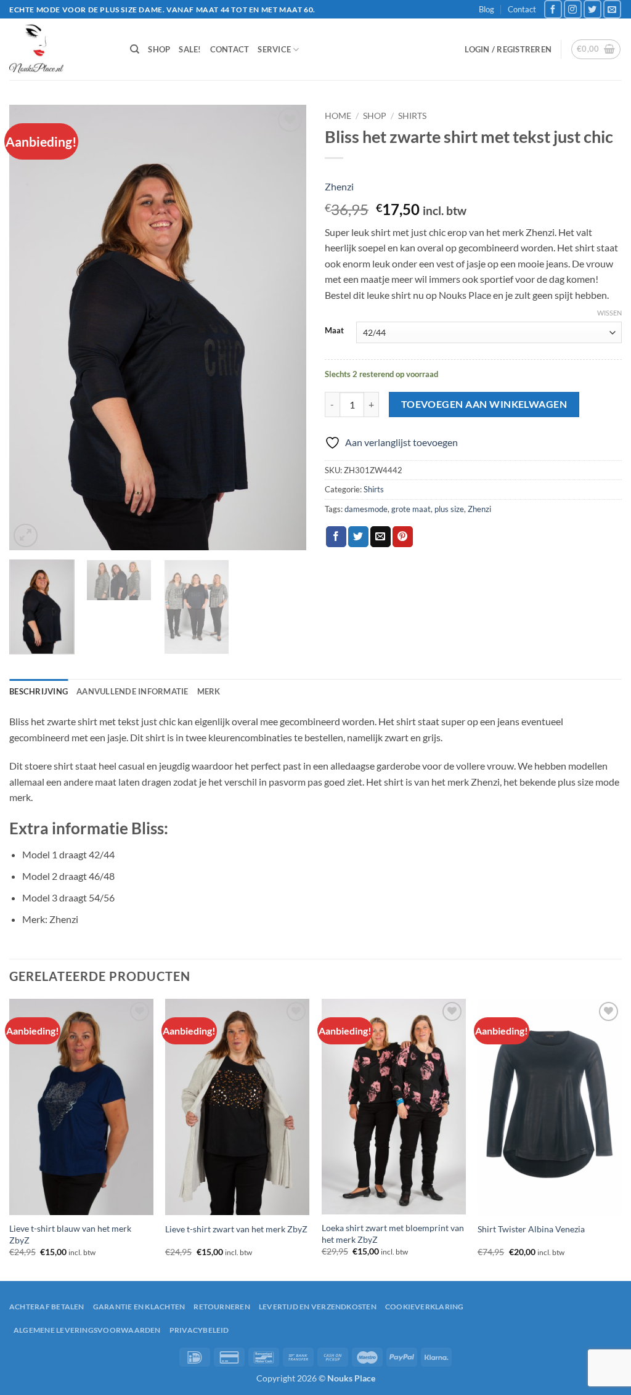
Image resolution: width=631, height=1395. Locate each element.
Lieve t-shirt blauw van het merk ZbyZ (70, 1234)
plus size (449, 509)
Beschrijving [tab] (38, 691)
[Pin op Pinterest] (403, 536)
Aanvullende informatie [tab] (132, 691)
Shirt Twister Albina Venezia (531, 1229)
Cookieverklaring (424, 1307)
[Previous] (31, 328)
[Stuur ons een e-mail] (612, 9)
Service (274, 49)
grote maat (411, 509)
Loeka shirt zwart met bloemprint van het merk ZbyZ (393, 1233)
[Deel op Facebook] (336, 536)
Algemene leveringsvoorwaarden (87, 1330)
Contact (522, 9)
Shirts (412, 116)
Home (338, 116)
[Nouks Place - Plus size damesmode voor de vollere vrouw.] (60, 49)
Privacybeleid (199, 1330)
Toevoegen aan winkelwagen (484, 404)
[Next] (285, 328)
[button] (508, 49)
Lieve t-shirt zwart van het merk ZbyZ (236, 1229)
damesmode (366, 509)
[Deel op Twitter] (358, 536)
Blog (486, 9)
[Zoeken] (134, 49)
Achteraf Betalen (46, 1307)
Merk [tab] (209, 691)
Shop (159, 49)
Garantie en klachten (139, 1307)
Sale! (190, 49)
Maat (334, 331)
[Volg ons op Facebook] (553, 9)
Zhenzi (339, 186)
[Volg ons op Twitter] (592, 9)
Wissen (609, 313)
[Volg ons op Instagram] (573, 9)
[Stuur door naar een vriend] (380, 536)
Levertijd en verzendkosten (318, 1307)
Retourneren (221, 1307)
